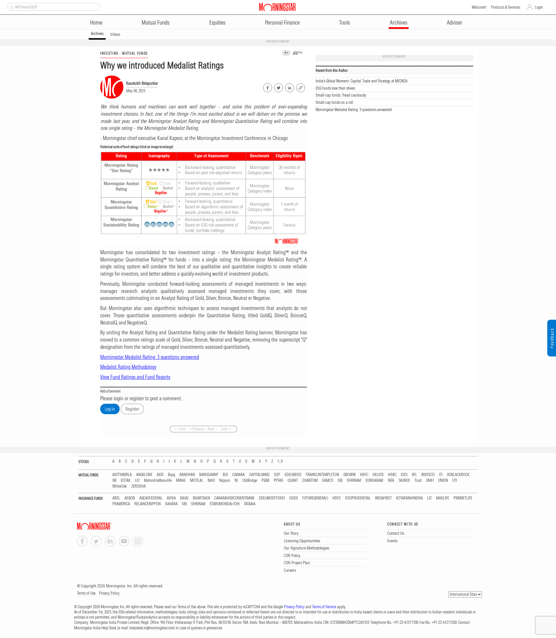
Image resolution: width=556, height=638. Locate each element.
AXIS (160, 475)
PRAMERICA (121, 504)
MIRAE (181, 480)
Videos (115, 34)
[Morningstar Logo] (277, 7)
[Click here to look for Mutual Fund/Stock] (10, 6)
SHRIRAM (354, 480)
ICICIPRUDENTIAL (358, 498)
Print (300, 52)
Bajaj (171, 475)
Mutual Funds (156, 22)
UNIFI (430, 480)
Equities (217, 22)
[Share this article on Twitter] (278, 86)
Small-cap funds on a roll (334, 102)
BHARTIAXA (201, 498)
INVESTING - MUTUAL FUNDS (124, 53)
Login (539, 7)
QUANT (293, 480)
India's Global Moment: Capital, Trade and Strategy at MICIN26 (361, 81)
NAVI (211, 480)
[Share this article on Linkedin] (289, 86)
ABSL (116, 498)
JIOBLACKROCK (458, 475)
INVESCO (428, 475)
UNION (443, 480)
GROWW (349, 475)
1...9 (280, 461)
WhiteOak (119, 486)
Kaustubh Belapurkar (142, 83)
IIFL (414, 475)
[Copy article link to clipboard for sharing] (300, 87)
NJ (236, 480)
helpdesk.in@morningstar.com (151, 627)
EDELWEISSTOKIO (272, 498)
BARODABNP (208, 475)
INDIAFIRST (383, 498)
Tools (344, 22)
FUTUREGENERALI (315, 498)
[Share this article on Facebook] (267, 86)
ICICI (404, 475)
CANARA (238, 475)
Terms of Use (86, 593)
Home (96, 22)
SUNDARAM (374, 480)
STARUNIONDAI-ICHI (224, 504)
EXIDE (293, 498)
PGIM (265, 480)
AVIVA (171, 498)
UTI (454, 480)
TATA (390, 480)
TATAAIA (249, 504)
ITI (440, 475)
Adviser (454, 22)
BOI (225, 475)
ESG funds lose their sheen (335, 88)
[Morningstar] (106, 526)
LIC (137, 480)
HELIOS (378, 475)
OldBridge (249, 480)
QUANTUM (310, 480)
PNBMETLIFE (462, 498)
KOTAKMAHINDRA (409, 498)
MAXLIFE (442, 498)
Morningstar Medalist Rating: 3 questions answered (354, 109)
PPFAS (278, 480)
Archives (398, 22)
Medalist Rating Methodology (128, 367)
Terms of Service (324, 606)
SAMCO (327, 480)
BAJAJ (184, 498)
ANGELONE (144, 475)
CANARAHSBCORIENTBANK (234, 498)
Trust (418, 480)
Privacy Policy (109, 593)
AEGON (130, 498)
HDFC (364, 475)
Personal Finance (282, 22)
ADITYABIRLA (122, 475)
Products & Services (505, 7)
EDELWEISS (293, 475)
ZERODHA (138, 486)
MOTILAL (196, 480)
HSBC (392, 475)
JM (114, 480)
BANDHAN (187, 475)
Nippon (224, 480)
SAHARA (171, 504)
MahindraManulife (158, 480)
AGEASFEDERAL (150, 498)
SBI (340, 480)
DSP (277, 475)
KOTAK (126, 480)
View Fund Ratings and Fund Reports (135, 377)
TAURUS (404, 480)
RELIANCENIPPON (147, 504)
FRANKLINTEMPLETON (322, 475)
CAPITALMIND (259, 475)
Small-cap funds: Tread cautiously (341, 95)
